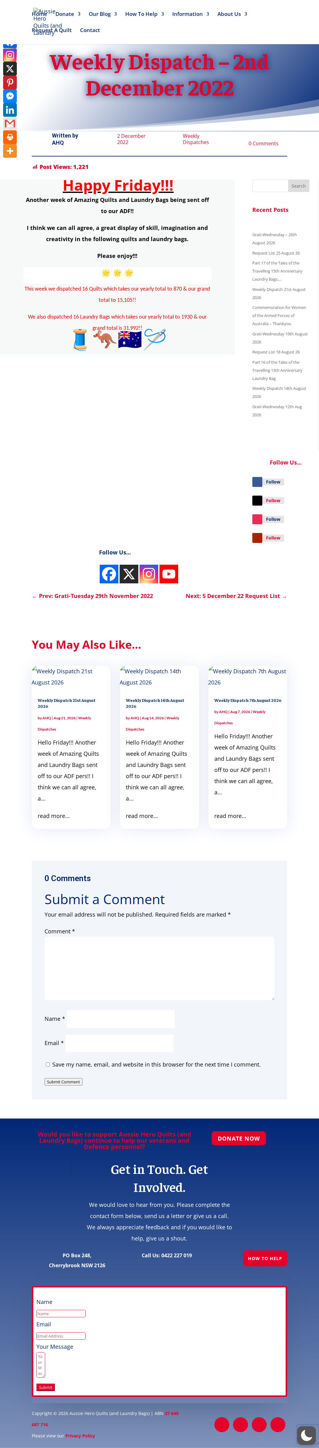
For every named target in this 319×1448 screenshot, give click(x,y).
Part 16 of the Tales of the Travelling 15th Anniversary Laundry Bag (277, 370)
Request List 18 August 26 (276, 352)
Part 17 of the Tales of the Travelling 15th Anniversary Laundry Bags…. (277, 271)
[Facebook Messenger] (10, 96)
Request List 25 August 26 (276, 253)
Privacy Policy (80, 1436)
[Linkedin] (10, 110)
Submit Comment (63, 1082)
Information (187, 14)
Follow (273, 482)
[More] (10, 151)
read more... (54, 816)
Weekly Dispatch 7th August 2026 (247, 700)
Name (55, 1018)
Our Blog (100, 14)
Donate (64, 14)
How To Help (141, 14)
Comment (60, 931)
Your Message (54, 1346)
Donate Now (239, 1138)
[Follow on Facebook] (257, 482)
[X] (10, 69)
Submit (45, 1387)
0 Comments (264, 143)
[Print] (10, 137)
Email (54, 1043)
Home (39, 14)
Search (299, 186)
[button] (306, 1435)
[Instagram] (10, 55)
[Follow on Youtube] (257, 538)
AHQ (58, 142)
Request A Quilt (52, 31)
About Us (229, 14)
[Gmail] (10, 123)
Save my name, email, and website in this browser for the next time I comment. (156, 1064)
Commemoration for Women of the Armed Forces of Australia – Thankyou (279, 315)
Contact (90, 31)
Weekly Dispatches (196, 139)
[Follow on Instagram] (257, 519)
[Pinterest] (10, 82)
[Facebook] (109, 574)
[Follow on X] (257, 501)
